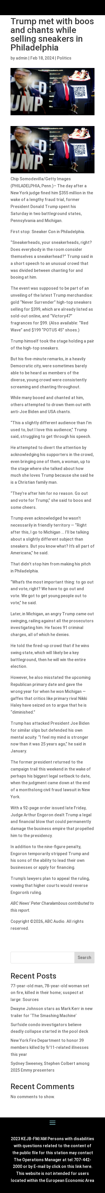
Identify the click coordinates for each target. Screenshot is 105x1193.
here (87, 1166)
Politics (64, 58)
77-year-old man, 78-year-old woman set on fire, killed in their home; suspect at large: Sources (49, 993)
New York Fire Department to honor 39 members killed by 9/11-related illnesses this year (49, 1047)
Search (84, 957)
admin (21, 58)
